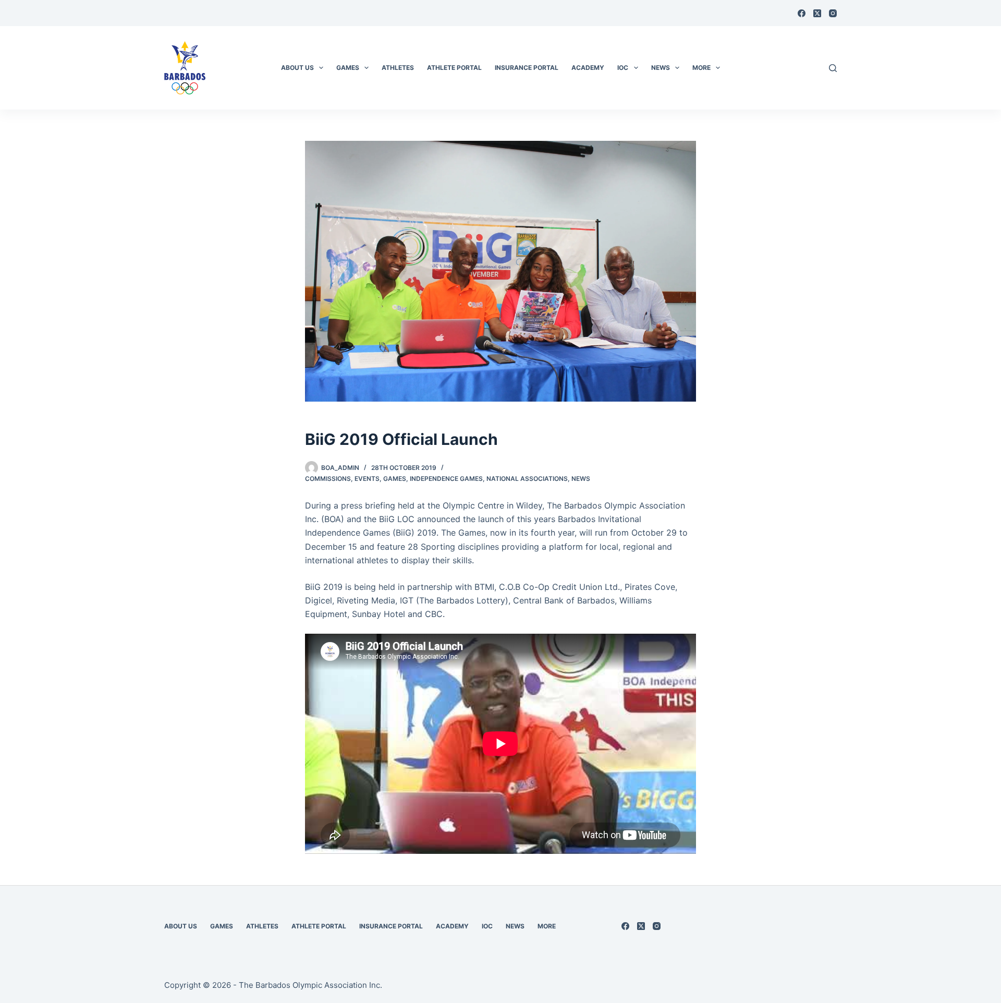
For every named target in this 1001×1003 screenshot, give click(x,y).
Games (394, 478)
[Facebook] (801, 13)
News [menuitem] (660, 67)
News (580, 478)
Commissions (328, 478)
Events (367, 478)
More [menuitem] (701, 67)
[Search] (833, 68)
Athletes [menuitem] (398, 67)
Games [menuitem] (347, 67)
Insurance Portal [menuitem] (526, 67)
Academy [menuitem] (587, 67)
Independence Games (446, 478)
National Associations (527, 478)
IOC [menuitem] (622, 67)
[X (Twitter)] (817, 13)
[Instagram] (833, 13)
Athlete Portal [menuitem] (454, 67)
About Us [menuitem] (297, 67)
